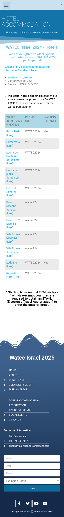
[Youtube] (36, 503)
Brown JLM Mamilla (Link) (13, 223)
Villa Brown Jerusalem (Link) (13, 252)
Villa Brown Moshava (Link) (13, 238)
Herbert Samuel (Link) (11, 191)
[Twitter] (28, 503)
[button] (6, 5)
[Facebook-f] (19, 503)
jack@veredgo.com (20, 77)
